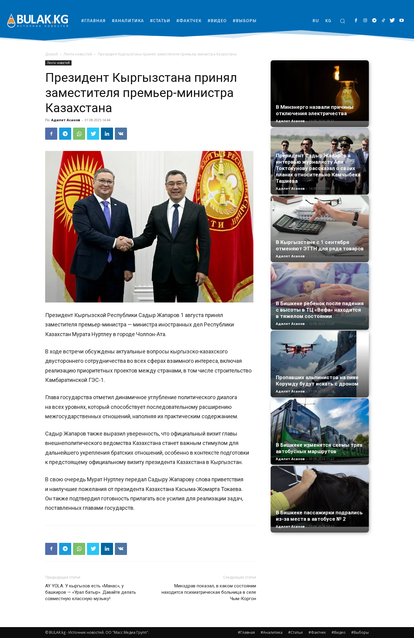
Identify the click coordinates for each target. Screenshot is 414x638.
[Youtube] (401, 20)
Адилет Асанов (65, 120)
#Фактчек (317, 632)
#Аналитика (271, 632)
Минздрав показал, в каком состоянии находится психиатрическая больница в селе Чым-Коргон (209, 592)
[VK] (121, 134)
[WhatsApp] (79, 134)
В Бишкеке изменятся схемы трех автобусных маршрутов (319, 448)
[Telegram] (374, 20)
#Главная (246, 632)
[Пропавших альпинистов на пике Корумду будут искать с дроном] (320, 364)
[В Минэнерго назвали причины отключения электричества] (320, 90)
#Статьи (295, 632)
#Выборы (360, 632)
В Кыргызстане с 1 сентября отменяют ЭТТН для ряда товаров (320, 245)
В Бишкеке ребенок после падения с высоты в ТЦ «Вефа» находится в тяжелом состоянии (320, 309)
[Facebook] (356, 20)
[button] (342, 21)
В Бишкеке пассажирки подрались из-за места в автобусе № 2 (319, 515)
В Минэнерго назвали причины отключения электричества (314, 110)
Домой (51, 54)
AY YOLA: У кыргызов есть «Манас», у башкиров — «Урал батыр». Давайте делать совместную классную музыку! (90, 592)
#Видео (339, 632)
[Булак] (37, 20)
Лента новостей (78, 54)
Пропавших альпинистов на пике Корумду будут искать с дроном (317, 380)
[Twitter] (392, 20)
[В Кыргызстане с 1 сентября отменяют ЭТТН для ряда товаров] (320, 225)
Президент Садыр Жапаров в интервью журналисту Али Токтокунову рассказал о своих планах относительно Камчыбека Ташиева (318, 168)
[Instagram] (365, 20)
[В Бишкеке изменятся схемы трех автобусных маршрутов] (320, 431)
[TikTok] (383, 20)
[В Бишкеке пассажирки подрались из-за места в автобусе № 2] (320, 496)
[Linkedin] (107, 134)
